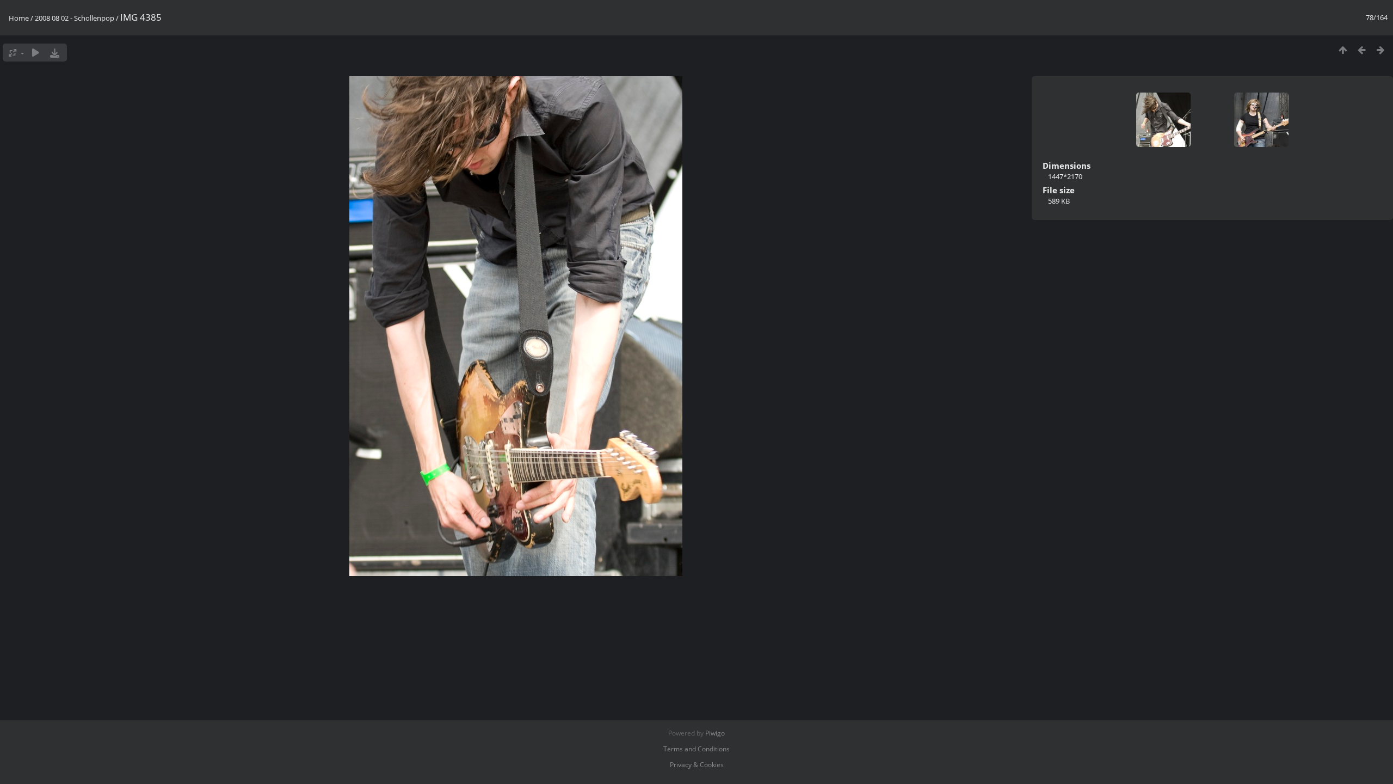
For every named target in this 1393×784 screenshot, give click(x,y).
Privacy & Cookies (697, 764)
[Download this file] (54, 52)
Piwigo (715, 733)
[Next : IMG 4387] (1380, 50)
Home (19, 18)
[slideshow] (35, 52)
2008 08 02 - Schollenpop (74, 18)
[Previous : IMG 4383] (1361, 50)
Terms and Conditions (696, 749)
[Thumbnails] (1342, 50)
